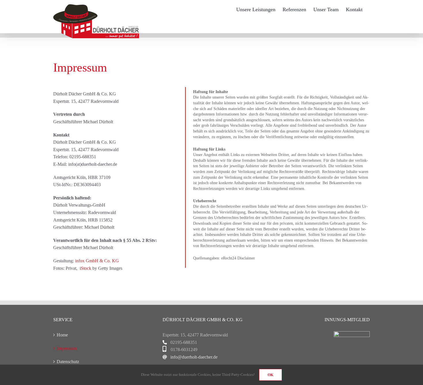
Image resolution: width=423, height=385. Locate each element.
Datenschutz (68, 361)
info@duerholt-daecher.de (194, 357)
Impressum (67, 348)
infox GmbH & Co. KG (97, 260)
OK (270, 375)
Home (62, 334)
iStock (85, 268)
